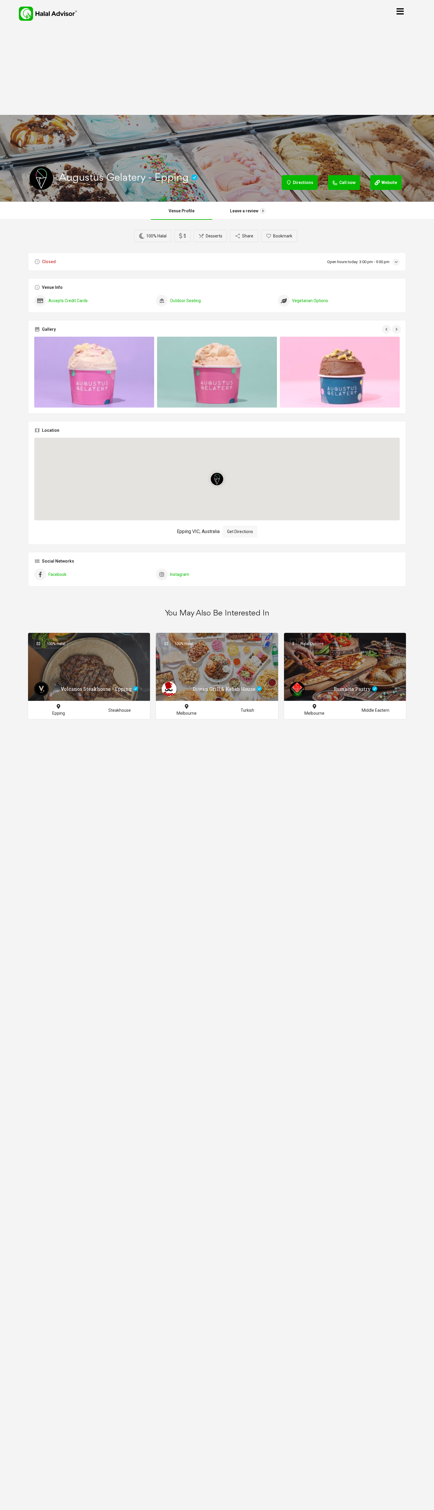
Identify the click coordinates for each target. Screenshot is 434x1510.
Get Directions (240, 531)
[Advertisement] (217, 71)
